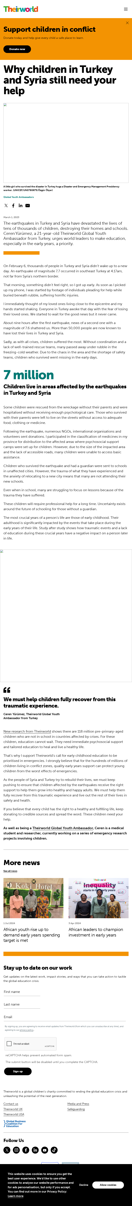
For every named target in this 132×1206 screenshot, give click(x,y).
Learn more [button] (15, 1196)
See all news (10, 871)
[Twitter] (6, 1150)
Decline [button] (83, 1185)
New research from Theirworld (27, 731)
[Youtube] (44, 1150)
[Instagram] (16, 1150)
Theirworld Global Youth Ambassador (62, 828)
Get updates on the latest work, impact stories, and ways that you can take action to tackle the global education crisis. (64, 979)
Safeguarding (76, 1109)
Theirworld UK (13, 1109)
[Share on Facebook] (13, 205)
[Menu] (126, 9)
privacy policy (26, 1030)
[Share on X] (6, 205)
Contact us (10, 1103)
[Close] (127, 22)
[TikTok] (54, 1150)
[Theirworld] (20, 9)
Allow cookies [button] (108, 1185)
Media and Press (78, 1103)
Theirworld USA (13, 1114)
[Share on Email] (27, 205)
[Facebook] (25, 1150)
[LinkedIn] (35, 1150)
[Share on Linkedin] (20, 205)
